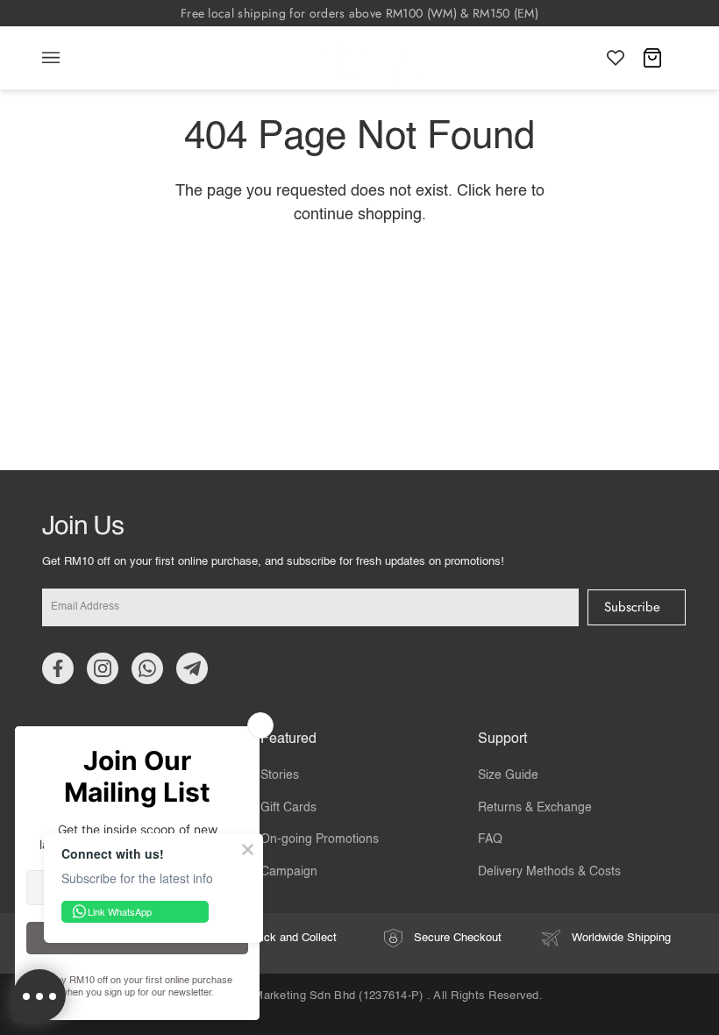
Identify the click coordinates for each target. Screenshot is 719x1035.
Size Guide (508, 775)
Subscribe (632, 607)
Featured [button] (288, 739)
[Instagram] (102, 668)
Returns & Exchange (535, 808)
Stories (279, 775)
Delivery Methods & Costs (549, 872)
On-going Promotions (319, 839)
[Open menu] (68, 57)
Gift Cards (288, 808)
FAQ (490, 839)
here (511, 191)
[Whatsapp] (147, 668)
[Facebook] (58, 668)
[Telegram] (192, 668)
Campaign (288, 872)
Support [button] (502, 739)
